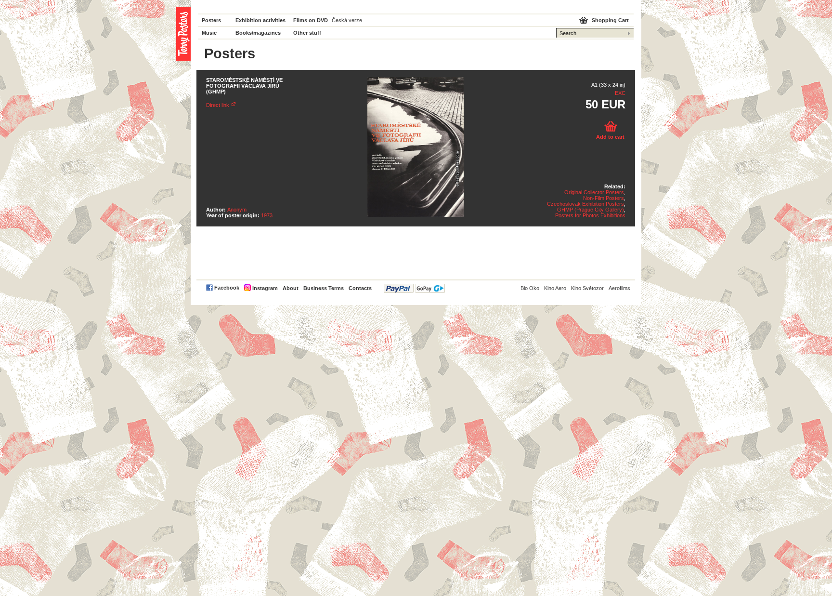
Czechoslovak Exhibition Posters (585, 204)
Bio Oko (529, 288)
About (291, 288)
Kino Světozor (587, 288)
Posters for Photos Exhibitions (590, 215)
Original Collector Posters (594, 192)
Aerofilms (619, 288)
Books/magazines (258, 33)
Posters (211, 20)
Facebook (226, 288)
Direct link (217, 105)
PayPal (414, 288)
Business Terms (323, 288)
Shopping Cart (610, 20)
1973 (267, 215)
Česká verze (347, 20)
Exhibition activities (260, 20)
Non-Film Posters (603, 198)
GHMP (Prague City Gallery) (590, 209)
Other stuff (307, 33)
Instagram (265, 288)
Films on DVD (310, 20)
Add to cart (610, 137)
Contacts (360, 288)
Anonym (237, 209)
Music (209, 33)
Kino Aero (555, 288)
